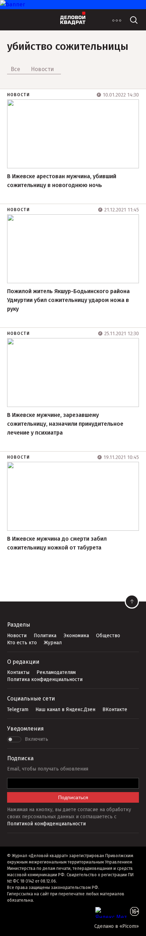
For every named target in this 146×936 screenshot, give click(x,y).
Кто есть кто (22, 643)
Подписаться (73, 797)
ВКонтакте (114, 710)
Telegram (17, 710)
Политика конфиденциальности (45, 679)
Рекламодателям (56, 672)
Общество (108, 636)
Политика (45, 636)
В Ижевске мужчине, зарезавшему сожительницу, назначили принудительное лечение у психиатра (65, 424)
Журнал (53, 643)
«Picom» (129, 926)
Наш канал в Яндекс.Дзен (65, 710)
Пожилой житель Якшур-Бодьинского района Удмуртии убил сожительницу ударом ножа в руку (68, 300)
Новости (18, 94)
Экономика (76, 636)
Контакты (18, 672)
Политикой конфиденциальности (46, 824)
